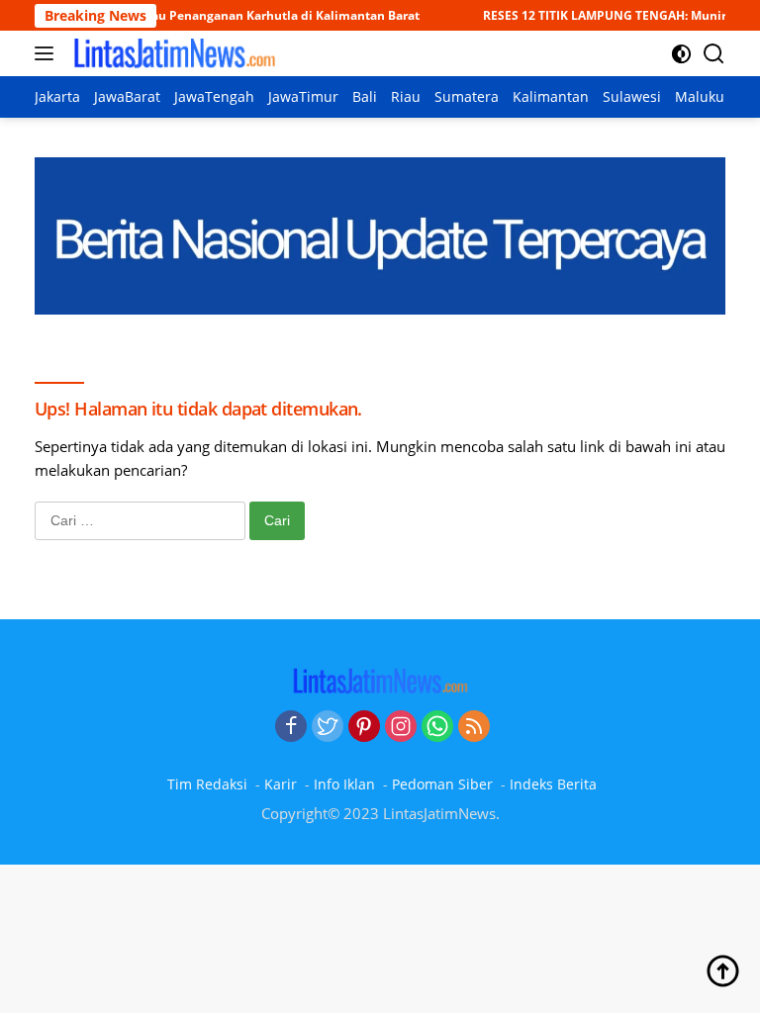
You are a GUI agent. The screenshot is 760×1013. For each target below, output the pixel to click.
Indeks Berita (553, 784)
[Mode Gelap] (681, 54)
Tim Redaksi (207, 784)
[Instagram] (401, 727)
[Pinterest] (364, 727)
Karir (280, 784)
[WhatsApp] (437, 727)
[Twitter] (327, 727)
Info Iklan (344, 784)
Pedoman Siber (442, 784)
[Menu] (48, 53)
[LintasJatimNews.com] (171, 53)
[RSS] (474, 727)
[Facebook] (291, 727)
